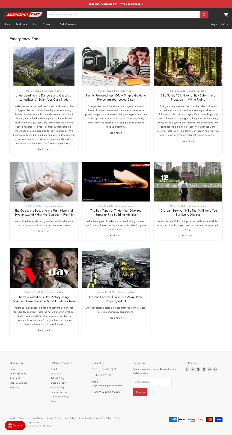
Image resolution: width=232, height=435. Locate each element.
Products (21, 24)
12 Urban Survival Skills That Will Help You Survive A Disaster (188, 212)
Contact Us (48, 24)
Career (54, 401)
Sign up (140, 392)
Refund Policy (57, 378)
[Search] (204, 14)
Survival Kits (15, 378)
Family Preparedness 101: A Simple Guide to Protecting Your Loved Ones (116, 97)
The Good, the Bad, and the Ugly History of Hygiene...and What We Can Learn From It (44, 212)
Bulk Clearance (68, 24)
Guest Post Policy (59, 396)
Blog (35, 24)
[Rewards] (15, 425)
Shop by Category (18, 383)
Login (214, 24)
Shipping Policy (59, 383)
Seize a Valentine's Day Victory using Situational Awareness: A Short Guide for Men (44, 299)
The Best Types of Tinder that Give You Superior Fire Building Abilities (116, 212)
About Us (14, 387)
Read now (43, 149)
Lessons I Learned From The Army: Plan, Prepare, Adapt (116, 299)
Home (7, 24)
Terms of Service (59, 392)
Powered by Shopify (45, 425)
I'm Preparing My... (19, 373)
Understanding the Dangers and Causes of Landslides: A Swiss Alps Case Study (43, 97)
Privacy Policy (57, 387)
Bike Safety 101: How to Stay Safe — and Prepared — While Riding (188, 97)
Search (54, 369)
